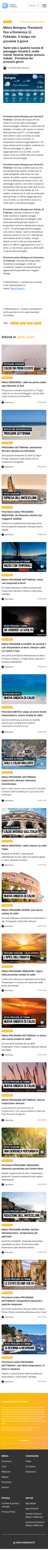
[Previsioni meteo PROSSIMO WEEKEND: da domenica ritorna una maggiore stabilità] (24, 489)
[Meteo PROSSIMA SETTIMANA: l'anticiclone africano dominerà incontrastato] (24, 754)
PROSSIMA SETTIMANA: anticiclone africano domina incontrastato (22, 449)
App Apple (31, 1503)
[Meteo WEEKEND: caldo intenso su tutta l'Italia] (24, 823)
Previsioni (6, 1461)
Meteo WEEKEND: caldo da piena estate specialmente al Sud (24, 384)
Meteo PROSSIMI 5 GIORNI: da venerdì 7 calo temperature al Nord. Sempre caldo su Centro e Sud (24, 647)
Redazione (31, 1471)
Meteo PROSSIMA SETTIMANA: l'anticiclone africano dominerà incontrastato (19, 780)
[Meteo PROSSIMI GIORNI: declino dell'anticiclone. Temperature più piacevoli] (24, 1207)
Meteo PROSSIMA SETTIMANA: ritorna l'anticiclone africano (23, 1102)
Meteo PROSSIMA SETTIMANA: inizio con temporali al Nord (22, 581)
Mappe (5, 1476)
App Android (32, 1508)
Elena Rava (9, 402)
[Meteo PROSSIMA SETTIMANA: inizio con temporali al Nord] (24, 557)
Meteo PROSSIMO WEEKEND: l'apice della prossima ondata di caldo (22, 973)
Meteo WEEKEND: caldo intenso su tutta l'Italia (24, 847)
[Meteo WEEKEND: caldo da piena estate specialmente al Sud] (24, 359)
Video (28, 1461)
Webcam (6, 1471)
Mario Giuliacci (18, 288)
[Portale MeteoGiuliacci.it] (9, 6)
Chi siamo (24, 1440)
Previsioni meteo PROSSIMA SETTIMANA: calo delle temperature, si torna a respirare (23, 1365)
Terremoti (6, 1482)
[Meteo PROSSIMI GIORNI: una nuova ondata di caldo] (24, 887)
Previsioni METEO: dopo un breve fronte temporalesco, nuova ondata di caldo (24, 714)
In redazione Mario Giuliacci (18, 67)
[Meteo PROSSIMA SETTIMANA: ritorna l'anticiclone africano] (24, 1077)
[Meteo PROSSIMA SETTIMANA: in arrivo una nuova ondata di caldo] (24, 1013)
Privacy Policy (8, 1511)
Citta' (4, 1466)
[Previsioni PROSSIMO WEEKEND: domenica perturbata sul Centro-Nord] (24, 1142)
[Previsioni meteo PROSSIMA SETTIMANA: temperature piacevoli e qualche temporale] (24, 1274)
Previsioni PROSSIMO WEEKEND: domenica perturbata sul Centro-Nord (22, 1167)
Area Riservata (25, 1542)
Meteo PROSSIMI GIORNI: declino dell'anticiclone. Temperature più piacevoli (20, 1233)
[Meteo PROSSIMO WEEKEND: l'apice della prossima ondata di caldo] (24, 948)
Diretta (5, 1487)
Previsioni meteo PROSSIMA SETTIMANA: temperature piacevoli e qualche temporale (22, 1301)
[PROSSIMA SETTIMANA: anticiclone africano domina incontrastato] (24, 424)
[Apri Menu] (44, 5)
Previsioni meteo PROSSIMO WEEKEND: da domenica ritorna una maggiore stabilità (22, 515)
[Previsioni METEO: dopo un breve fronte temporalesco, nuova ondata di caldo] (24, 689)
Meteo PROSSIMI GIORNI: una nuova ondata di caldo (22, 912)
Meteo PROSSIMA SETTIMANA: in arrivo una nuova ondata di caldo (24, 1037)
